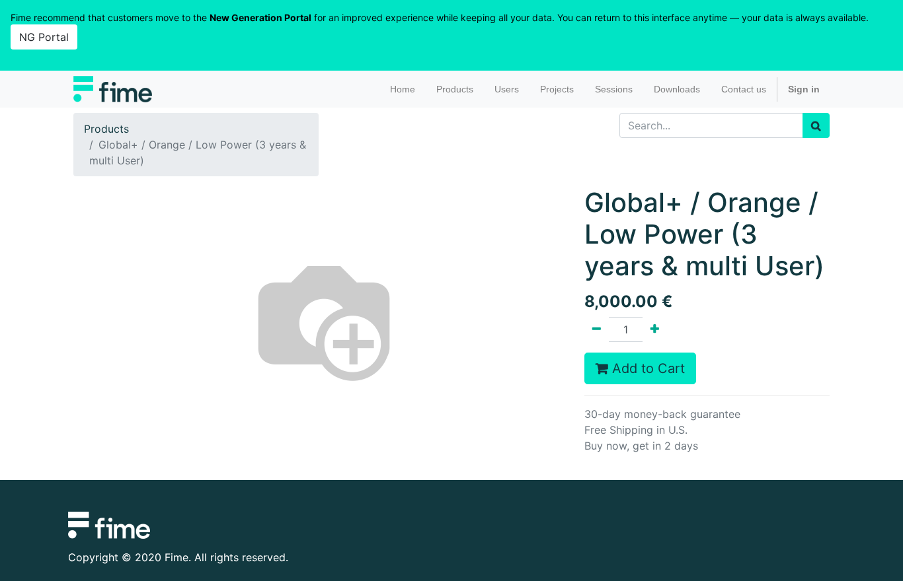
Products (106, 128)
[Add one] (655, 329)
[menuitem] (402, 89)
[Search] (816, 125)
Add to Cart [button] (646, 368)
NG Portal (44, 37)
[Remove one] (596, 329)
